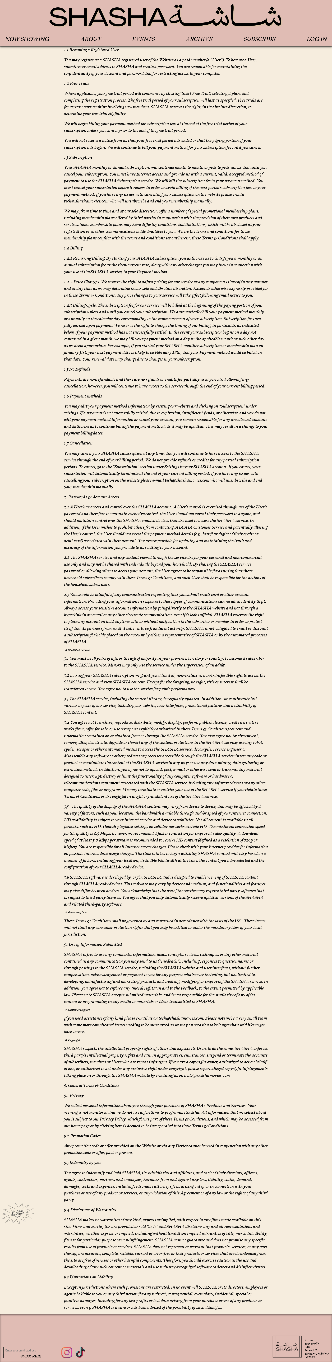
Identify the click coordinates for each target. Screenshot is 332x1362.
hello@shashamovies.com (207, 1075)
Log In (317, 39)
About (90, 39)
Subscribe (260, 39)
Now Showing (27, 39)
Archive (199, 39)
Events (143, 39)
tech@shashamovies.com (86, 201)
